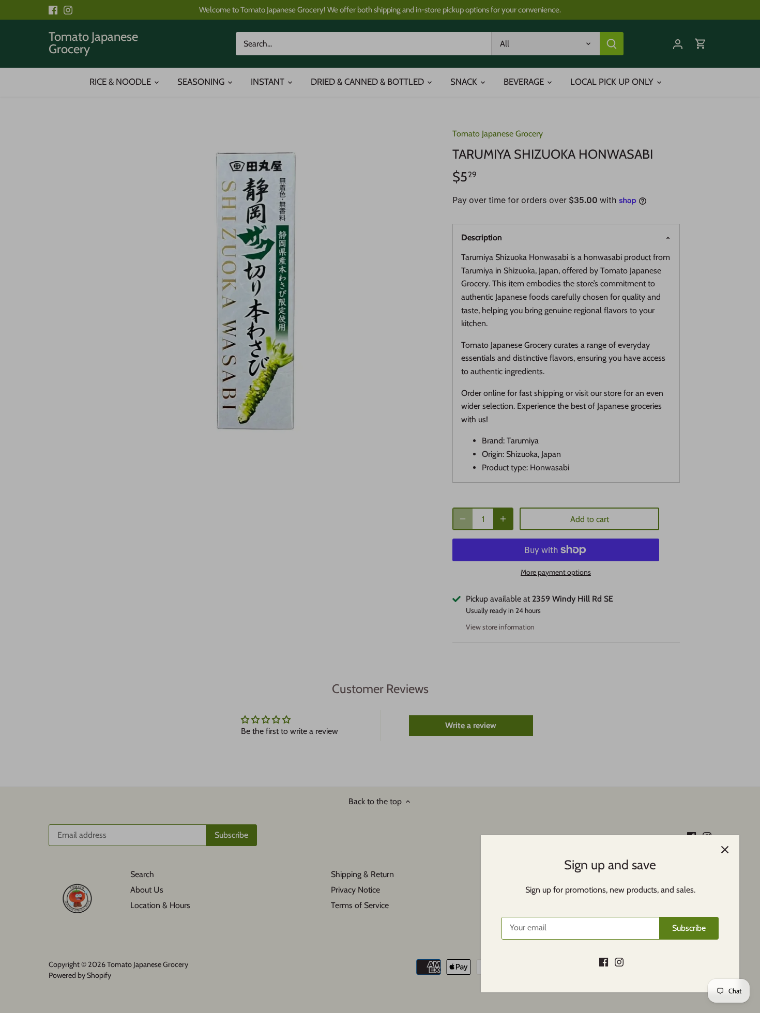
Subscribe (689, 928)
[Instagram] (619, 962)
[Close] (724, 849)
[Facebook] (603, 962)
